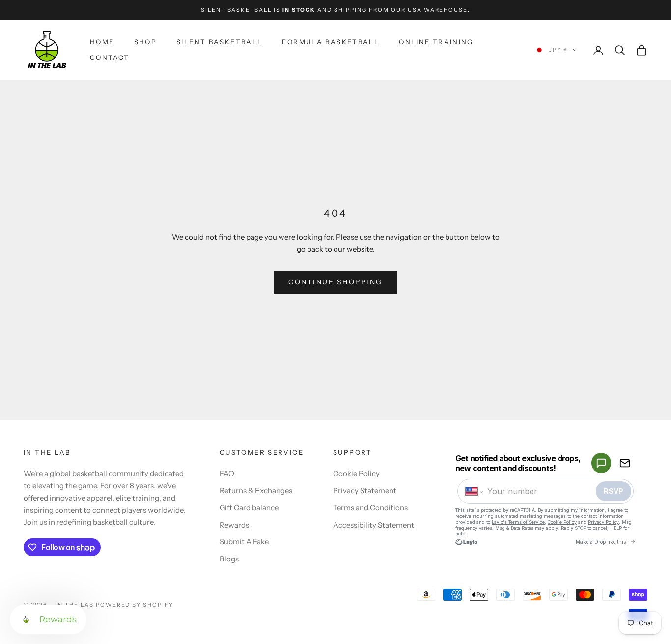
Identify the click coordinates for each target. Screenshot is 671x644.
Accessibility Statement (373, 525)
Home (102, 42)
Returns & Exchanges (256, 490)
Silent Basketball (219, 42)
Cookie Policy (356, 473)
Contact (110, 58)
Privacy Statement (364, 490)
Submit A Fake (244, 541)
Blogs (229, 558)
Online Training (436, 42)
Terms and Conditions (370, 507)
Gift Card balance (249, 507)
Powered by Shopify (135, 604)
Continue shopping (335, 282)
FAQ (227, 473)
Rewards (234, 525)
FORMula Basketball (330, 42)
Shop (145, 42)
